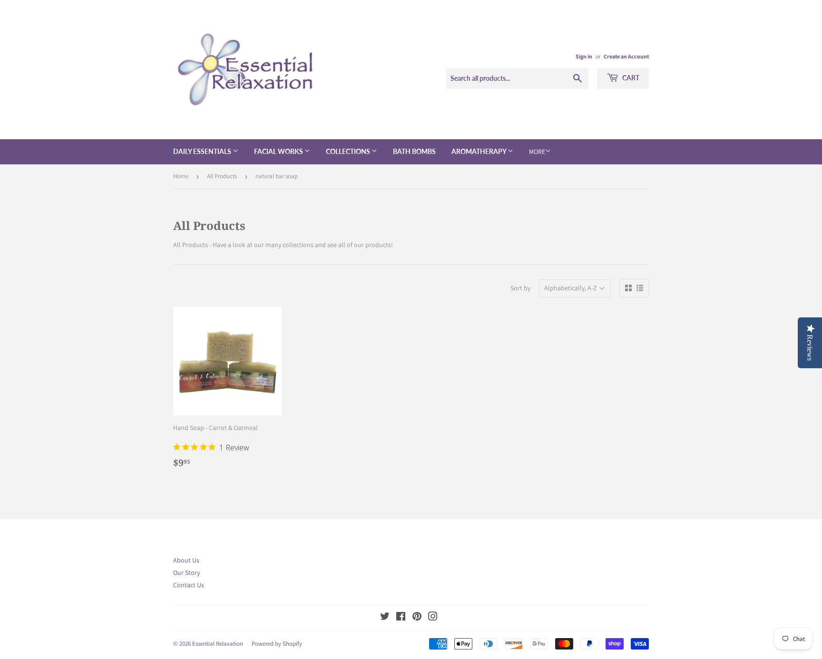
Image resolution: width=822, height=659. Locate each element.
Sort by (520, 288)
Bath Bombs (414, 151)
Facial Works (279, 151)
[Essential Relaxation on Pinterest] (417, 617)
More (537, 151)
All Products (222, 176)
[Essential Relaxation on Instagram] (433, 617)
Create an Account (626, 56)
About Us (186, 560)
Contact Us (188, 585)
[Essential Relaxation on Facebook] (401, 617)
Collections (349, 151)
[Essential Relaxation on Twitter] (385, 617)
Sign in (584, 56)
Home (180, 176)
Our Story (186, 572)
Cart (630, 78)
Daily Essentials (203, 151)
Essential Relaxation (217, 644)
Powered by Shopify (277, 644)
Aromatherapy (479, 151)
